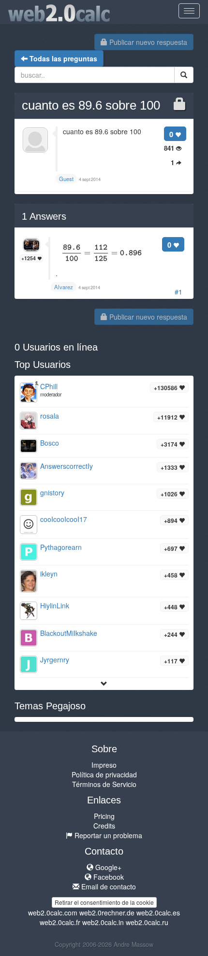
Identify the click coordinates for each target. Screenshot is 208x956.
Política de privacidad (104, 774)
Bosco (49, 443)
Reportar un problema (107, 835)
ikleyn (49, 573)
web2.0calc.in (103, 922)
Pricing (104, 816)
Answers (44, 216)
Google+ (107, 867)
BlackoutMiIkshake (68, 633)
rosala (49, 416)
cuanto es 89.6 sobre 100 (91, 105)
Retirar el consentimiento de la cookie (104, 902)
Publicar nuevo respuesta (147, 42)
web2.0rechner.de (106, 912)
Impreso (104, 765)
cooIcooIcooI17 (63, 519)
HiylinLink (54, 605)
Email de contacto (107, 886)
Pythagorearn (61, 547)
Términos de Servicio (104, 784)
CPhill (49, 386)
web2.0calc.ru (147, 922)
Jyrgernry (54, 659)
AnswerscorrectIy (66, 466)
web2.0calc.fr (60, 922)
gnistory (52, 492)
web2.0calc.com (52, 912)
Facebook (107, 877)
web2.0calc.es (158, 912)
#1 (178, 291)
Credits (104, 825)
